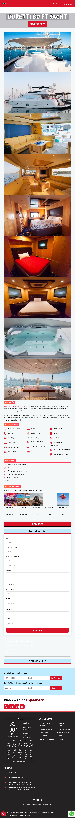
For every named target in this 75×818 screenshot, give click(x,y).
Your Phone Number (13, 556)
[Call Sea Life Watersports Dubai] (3, 814)
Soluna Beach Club (63, 732)
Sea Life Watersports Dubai (20, 812)
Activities (48, 3)
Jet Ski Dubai (44, 732)
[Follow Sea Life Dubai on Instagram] (11, 707)
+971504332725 (12, 649)
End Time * (10, 599)
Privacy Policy (13, 815)
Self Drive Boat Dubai (47, 739)
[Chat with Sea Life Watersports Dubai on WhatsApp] (71, 814)
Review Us (60, 736)
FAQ (53, 3)
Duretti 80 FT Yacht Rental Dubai (14, 406)
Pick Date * (10, 580)
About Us (42, 3)
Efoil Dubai (43, 736)
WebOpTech (51, 812)
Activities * (9, 571)
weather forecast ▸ (20, 761)
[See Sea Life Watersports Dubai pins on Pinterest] (22, 707)
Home (37, 3)
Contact (60, 3)
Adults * (9, 610)
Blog (56, 3)
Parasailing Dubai (46, 729)
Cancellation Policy (24, 815)
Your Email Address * (13, 547)
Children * (9, 619)
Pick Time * (10, 590)
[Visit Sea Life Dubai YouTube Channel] (6, 707)
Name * (8, 538)
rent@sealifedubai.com (15, 653)
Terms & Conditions (63, 729)
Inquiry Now (37, 24)
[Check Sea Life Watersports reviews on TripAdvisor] (17, 707)
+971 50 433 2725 (68, 4)
